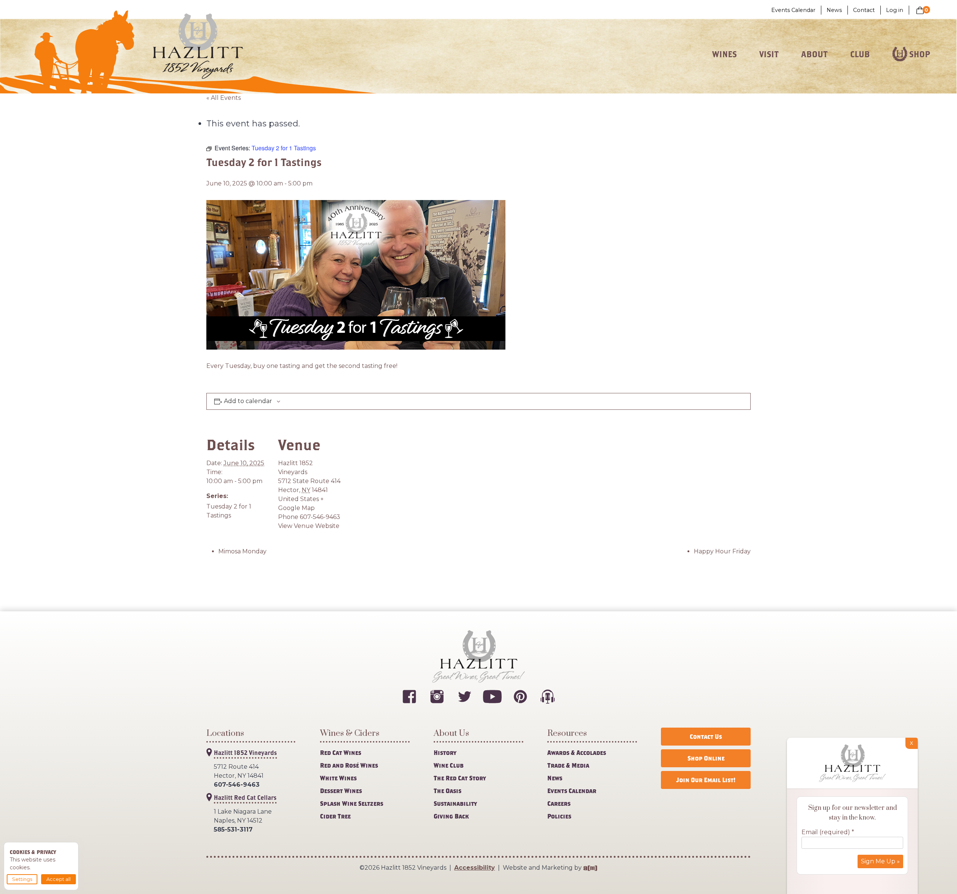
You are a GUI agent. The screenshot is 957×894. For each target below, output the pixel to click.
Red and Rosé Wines (349, 765)
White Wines (338, 777)
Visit (769, 54)
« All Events (223, 97)
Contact (864, 10)
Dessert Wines (341, 790)
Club (860, 54)
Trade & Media (568, 765)
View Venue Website (308, 525)
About (814, 54)
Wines (724, 54)
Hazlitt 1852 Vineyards (245, 752)
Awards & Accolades (576, 752)
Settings (22, 879)
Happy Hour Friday (722, 551)
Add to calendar (248, 401)
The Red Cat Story (460, 777)
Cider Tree (335, 816)
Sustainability (455, 803)
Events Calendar (793, 10)
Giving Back (451, 816)
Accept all (58, 879)
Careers (558, 803)
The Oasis (447, 790)
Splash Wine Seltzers (351, 803)
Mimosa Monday (242, 551)
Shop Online (705, 758)
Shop (919, 54)
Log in (894, 10)
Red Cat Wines (340, 752)
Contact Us (706, 736)
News (834, 10)
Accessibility (474, 867)
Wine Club (449, 765)
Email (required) (827, 832)
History (445, 752)
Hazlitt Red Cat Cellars (245, 797)
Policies (559, 816)
